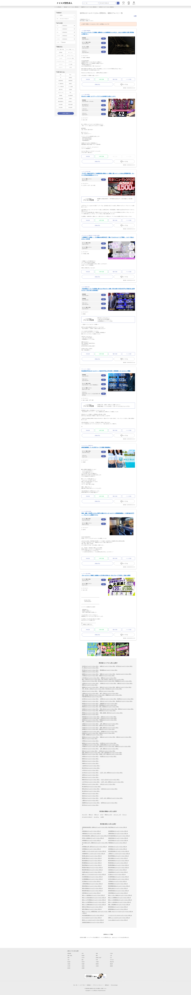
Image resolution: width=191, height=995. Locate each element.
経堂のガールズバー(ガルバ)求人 (108, 716)
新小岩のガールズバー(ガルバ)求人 (106, 681)
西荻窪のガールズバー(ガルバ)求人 (107, 710)
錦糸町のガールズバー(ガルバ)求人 (90, 714)
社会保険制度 (70, 95)
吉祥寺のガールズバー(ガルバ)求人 (109, 802)
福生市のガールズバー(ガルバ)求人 (90, 795)
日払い (70, 74)
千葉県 (97, 961)
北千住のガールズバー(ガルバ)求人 (124, 666)
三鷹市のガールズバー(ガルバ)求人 (90, 800)
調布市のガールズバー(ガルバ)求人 (90, 777)
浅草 (68, 957)
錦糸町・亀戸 (98, 957)
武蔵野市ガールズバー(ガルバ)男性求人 (89, 7)
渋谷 (82, 953)
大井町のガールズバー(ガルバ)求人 (108, 683)
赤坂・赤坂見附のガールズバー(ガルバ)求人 (111, 752)
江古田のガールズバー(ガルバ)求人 (108, 743)
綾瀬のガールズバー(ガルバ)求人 (107, 666)
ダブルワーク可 (60, 92)
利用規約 (89, 985)
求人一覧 (75, 985)
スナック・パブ (117, 814)
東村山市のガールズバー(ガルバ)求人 (91, 788)
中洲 (97, 959)
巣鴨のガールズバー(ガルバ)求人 (89, 738)
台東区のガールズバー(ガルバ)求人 (90, 723)
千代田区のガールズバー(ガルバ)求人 (91, 731)
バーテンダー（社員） (70, 58)
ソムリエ (60, 58)
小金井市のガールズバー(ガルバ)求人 (91, 765)
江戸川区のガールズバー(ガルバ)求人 (91, 678)
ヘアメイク (61, 64)
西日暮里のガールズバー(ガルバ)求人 (108, 670)
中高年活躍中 (70, 104)
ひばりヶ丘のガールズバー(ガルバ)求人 (110, 779)
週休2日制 (60, 89)
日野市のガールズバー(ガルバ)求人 (90, 793)
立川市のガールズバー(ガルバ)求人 (90, 772)
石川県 (69, 966)
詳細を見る (97, 84)
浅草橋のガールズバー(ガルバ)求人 (90, 725)
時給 (93, 179)
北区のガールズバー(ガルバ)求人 (89, 691)
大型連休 (70, 89)
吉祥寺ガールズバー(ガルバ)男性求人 (106, 7)
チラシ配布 (70, 64)
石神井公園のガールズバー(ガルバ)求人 (109, 744)
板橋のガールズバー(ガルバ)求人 (107, 674)
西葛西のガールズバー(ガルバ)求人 (123, 681)
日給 (93, 109)
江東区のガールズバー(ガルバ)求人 (90, 693)
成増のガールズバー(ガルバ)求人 (107, 675)
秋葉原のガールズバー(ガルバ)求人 (90, 733)
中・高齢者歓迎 (60, 83)
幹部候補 (60, 52)
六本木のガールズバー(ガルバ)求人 (107, 751)
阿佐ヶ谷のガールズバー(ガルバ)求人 (108, 709)
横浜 (82, 959)
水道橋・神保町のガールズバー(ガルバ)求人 (92, 734)
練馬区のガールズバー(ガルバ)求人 (90, 743)
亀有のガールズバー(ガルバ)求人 (107, 687)
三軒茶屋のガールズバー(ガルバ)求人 (91, 718)
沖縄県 (83, 968)
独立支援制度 (60, 98)
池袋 (97, 953)
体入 (60, 74)
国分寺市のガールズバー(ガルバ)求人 (91, 768)
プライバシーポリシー (98, 985)
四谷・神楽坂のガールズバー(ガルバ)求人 (109, 706)
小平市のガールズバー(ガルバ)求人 (90, 770)
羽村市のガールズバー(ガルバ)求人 (90, 784)
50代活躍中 (61, 107)
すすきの (112, 959)
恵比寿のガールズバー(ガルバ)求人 (124, 701)
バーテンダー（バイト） (61, 61)
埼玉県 (83, 961)
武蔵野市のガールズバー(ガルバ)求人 (91, 802)
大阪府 (83, 966)
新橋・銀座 (70, 955)
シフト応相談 (70, 86)
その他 (102, 817)
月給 (93, 38)
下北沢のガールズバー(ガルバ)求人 (108, 718)
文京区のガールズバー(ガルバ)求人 (90, 748)
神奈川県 (112, 961)
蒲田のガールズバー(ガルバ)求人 (89, 685)
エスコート (61, 67)
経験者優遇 (70, 80)
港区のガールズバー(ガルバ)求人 (89, 751)
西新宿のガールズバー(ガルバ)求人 (90, 706)
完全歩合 (64, 42)
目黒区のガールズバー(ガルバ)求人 (90, 756)
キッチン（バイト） (70, 55)
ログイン (134, 3)
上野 (111, 955)
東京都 (69, 961)
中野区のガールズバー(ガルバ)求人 (90, 741)
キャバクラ (84, 814)
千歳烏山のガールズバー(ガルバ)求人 (108, 720)
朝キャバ (91, 814)
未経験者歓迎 (60, 80)
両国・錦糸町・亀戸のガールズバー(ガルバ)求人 (93, 695)
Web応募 (88, 79)
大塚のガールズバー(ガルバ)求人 (123, 737)
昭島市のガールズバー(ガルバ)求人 (90, 758)
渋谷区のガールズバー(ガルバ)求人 (90, 701)
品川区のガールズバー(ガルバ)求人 (90, 699)
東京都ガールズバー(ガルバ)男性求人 (71, 7)
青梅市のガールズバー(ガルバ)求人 (90, 761)
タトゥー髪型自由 (61, 86)
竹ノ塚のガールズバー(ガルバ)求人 (90, 667)
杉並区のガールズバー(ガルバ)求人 (90, 709)
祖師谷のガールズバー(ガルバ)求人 (90, 720)
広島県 (97, 966)
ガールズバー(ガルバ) (87, 817)
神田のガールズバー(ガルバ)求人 (107, 729)
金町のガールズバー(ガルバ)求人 (123, 687)
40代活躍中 (61, 104)
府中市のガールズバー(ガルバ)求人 (90, 805)
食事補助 (60, 95)
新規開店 (70, 77)
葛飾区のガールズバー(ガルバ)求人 (90, 687)
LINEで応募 (101, 79)
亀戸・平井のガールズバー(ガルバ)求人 (91, 679)
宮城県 (83, 963)
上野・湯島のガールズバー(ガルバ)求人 (109, 723)
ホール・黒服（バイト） (70, 49)
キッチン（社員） (61, 55)
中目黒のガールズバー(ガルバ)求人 (108, 756)
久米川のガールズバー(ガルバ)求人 (109, 788)
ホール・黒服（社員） (60, 49)
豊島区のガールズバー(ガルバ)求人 (90, 737)
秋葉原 (83, 955)
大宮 (68, 959)
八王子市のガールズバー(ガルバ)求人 (91, 782)
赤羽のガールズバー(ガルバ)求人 (106, 691)
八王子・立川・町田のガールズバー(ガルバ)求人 (111, 772)
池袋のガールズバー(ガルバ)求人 (107, 737)
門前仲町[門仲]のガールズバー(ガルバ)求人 (92, 696)
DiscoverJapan (114, 985)
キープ (123, 3)
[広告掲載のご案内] (95, 976)
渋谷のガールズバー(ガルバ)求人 (107, 701)
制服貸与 (70, 83)
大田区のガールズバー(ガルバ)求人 (90, 683)
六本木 (111, 953)
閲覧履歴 (129, 3)
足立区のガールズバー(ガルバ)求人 (90, 666)
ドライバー (70, 61)
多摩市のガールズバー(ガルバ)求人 (90, 775)
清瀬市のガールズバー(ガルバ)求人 (90, 763)
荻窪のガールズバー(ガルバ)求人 (125, 709)
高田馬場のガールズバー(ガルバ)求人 (108, 705)
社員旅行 (70, 98)
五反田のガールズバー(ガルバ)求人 (125, 699)
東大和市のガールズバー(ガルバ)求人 (91, 791)
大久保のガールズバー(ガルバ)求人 (90, 705)
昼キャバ (96, 814)
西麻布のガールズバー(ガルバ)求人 (90, 754)
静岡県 (97, 963)
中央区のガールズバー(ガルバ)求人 (90, 727)
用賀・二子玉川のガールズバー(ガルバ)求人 (92, 721)
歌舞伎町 (69, 953)
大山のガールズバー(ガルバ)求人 (123, 674)
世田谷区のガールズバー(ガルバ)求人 (91, 716)
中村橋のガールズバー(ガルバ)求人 (90, 746)
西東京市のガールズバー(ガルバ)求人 (91, 779)
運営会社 (107, 985)
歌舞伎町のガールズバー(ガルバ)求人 (108, 703)
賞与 (70, 92)
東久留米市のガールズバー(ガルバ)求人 (91, 786)
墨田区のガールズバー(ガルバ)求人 (90, 712)
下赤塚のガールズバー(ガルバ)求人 (90, 675)
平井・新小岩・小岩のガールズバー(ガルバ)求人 (112, 679)
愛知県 (111, 963)
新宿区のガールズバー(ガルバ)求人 (90, 703)
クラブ (101, 814)
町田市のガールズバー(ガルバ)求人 (90, 798)
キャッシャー (70, 52)
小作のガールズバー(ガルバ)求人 (107, 784)
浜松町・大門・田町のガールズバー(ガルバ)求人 (110, 754)
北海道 (69, 963)
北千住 (83, 957)
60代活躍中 (70, 107)
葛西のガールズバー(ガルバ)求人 (108, 678)
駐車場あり (70, 101)
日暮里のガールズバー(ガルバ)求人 (90, 671)
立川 (111, 957)
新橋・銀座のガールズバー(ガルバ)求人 (109, 727)
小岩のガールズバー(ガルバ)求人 (89, 681)
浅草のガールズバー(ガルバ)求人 (107, 725)
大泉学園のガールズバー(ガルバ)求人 (91, 744)
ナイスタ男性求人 (58, 7)
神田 (97, 955)
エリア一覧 (82, 985)
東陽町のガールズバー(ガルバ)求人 (113, 695)
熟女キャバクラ (108, 814)
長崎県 (111, 966)
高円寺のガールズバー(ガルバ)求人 (90, 710)
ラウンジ (124, 814)
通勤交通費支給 (60, 101)
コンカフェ (96, 817)
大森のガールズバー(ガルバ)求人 (124, 683)
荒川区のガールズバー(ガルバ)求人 (90, 670)
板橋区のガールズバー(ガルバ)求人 (90, 674)
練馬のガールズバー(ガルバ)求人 (123, 746)
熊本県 (69, 968)
